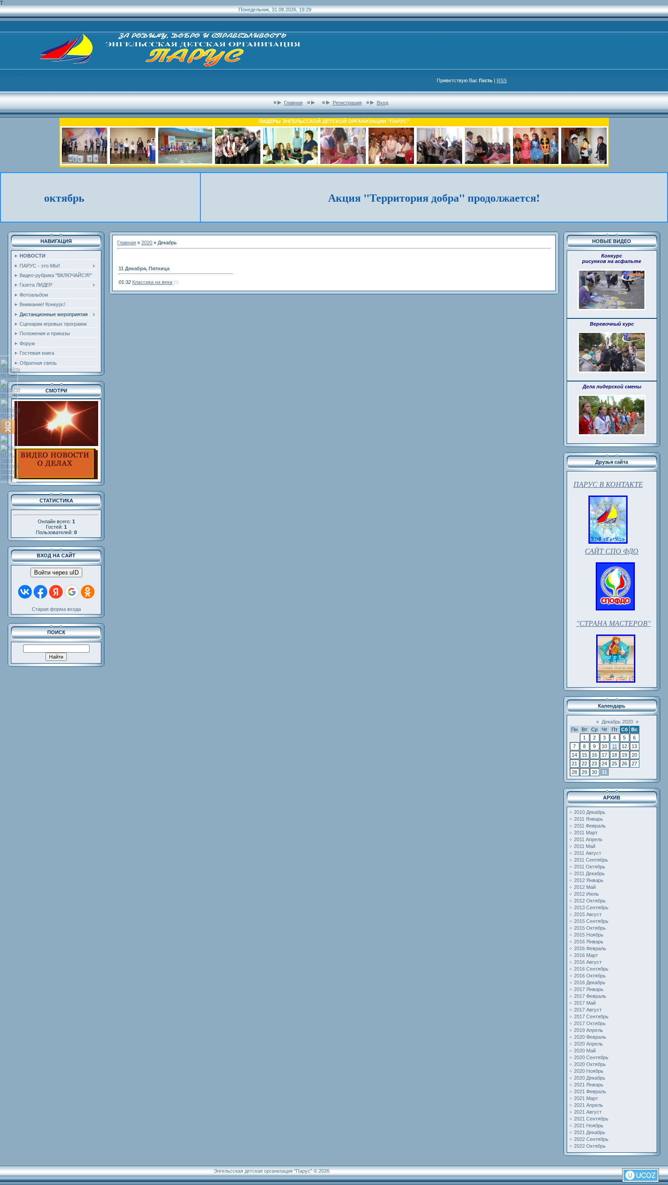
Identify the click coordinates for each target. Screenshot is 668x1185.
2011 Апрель (588, 839)
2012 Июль (586, 894)
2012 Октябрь (590, 900)
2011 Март (586, 832)
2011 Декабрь (589, 873)
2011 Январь (588, 819)
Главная (293, 102)
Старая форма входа (56, 609)
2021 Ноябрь (588, 1125)
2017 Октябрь (590, 1023)
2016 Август (588, 962)
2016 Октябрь (590, 975)
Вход (382, 102)
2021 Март (586, 1098)
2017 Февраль (590, 996)
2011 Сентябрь (591, 860)
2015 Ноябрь (588, 934)
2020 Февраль (590, 1037)
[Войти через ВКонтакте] (25, 592)
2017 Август (588, 1009)
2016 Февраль (590, 948)
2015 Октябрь (590, 928)
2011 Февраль (590, 825)
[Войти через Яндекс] (56, 592)
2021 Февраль (590, 1091)
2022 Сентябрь (591, 1139)
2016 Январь (588, 941)
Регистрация (347, 102)
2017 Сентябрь (591, 1016)
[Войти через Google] (72, 592)
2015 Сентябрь (591, 921)
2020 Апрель (588, 1043)
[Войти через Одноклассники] (88, 592)
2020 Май (585, 1050)
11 (614, 746)
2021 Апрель (588, 1105)
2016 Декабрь (589, 982)
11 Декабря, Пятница (144, 268)
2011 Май (584, 846)
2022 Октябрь (590, 1146)
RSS (502, 80)
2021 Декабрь (589, 1132)
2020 (146, 242)
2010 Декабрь (589, 812)
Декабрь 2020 (617, 721)
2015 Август (588, 914)
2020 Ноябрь (588, 1071)
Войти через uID (56, 572)
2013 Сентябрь (591, 907)
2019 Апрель (588, 1030)
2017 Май (585, 1003)
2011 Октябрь (589, 866)
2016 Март (586, 955)
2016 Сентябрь (591, 969)
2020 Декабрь (589, 1078)
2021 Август (588, 1112)
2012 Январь (588, 880)
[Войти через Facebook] (40, 592)
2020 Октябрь (590, 1064)
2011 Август (587, 853)
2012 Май (585, 887)
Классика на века (152, 282)
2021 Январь (588, 1084)
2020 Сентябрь (591, 1057)
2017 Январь (588, 989)
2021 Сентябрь (591, 1118)
